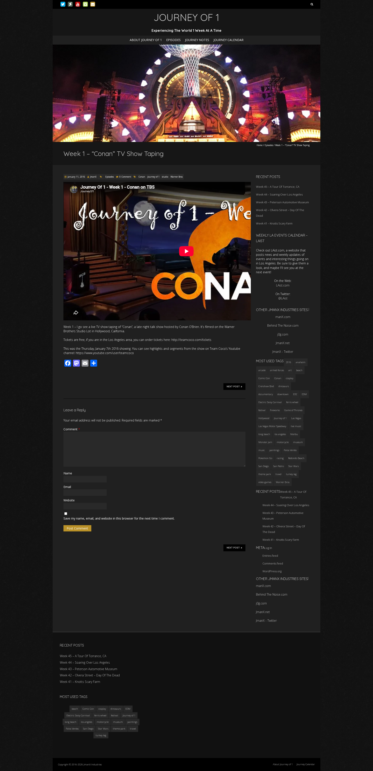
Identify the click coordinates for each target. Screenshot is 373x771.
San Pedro (278, 466)
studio (165, 176)
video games (264, 482)
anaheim (300, 362)
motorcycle (283, 442)
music (261, 450)
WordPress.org (271, 571)
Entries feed (270, 556)
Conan (141, 176)
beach (299, 370)
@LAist (283, 298)
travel (278, 474)
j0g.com (282, 334)
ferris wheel (292, 402)
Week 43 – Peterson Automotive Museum (282, 202)
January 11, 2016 (76, 176)
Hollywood (263, 418)
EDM (304, 394)
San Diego (263, 466)
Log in (268, 548)
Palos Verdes (290, 450)
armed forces (277, 370)
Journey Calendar (228, 40)
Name (67, 473)
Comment (71, 429)
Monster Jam (265, 442)
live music (296, 426)
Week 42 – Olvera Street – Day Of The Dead (90, 675)
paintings (274, 450)
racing (280, 458)
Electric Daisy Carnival (270, 402)
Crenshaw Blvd (266, 386)
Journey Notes (197, 40)
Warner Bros (177, 176)
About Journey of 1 (146, 40)
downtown (283, 394)
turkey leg (291, 474)
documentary (265, 394)
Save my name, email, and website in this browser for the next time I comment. (119, 518)
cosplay (289, 378)
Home (259, 145)
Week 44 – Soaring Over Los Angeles (279, 194)
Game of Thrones (293, 410)
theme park (264, 474)
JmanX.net (283, 343)
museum (298, 442)
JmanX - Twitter (282, 352)
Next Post (233, 386)
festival (262, 410)
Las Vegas (296, 418)
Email (67, 487)
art (290, 370)
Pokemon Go (265, 458)
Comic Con (264, 378)
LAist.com (282, 285)
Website (69, 500)
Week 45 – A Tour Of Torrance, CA (277, 187)
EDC (295, 394)
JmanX (93, 176)
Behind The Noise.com (283, 325)
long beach (264, 434)
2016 (288, 362)
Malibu (294, 434)
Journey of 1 (153, 176)
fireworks (275, 410)
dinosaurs (283, 386)
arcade (262, 370)
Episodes (173, 40)
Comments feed (272, 563)
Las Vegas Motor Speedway (272, 426)
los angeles (280, 434)
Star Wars (293, 466)
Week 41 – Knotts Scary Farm (274, 223)
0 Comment (125, 176)
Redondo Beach (296, 458)
